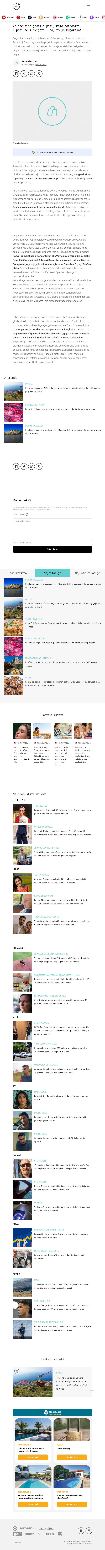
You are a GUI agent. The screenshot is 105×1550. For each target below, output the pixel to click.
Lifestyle (60, 17)
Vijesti (23, 17)
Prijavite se (52, 549)
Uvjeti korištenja (86, 1541)
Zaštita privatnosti (71, 1544)
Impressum (68, 1541)
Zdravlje (73, 17)
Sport (34, 17)
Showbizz (47, 17)
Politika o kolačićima (85, 1544)
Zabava (97, 17)
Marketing (76, 1541)
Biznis (85, 17)
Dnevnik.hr (10, 17)
